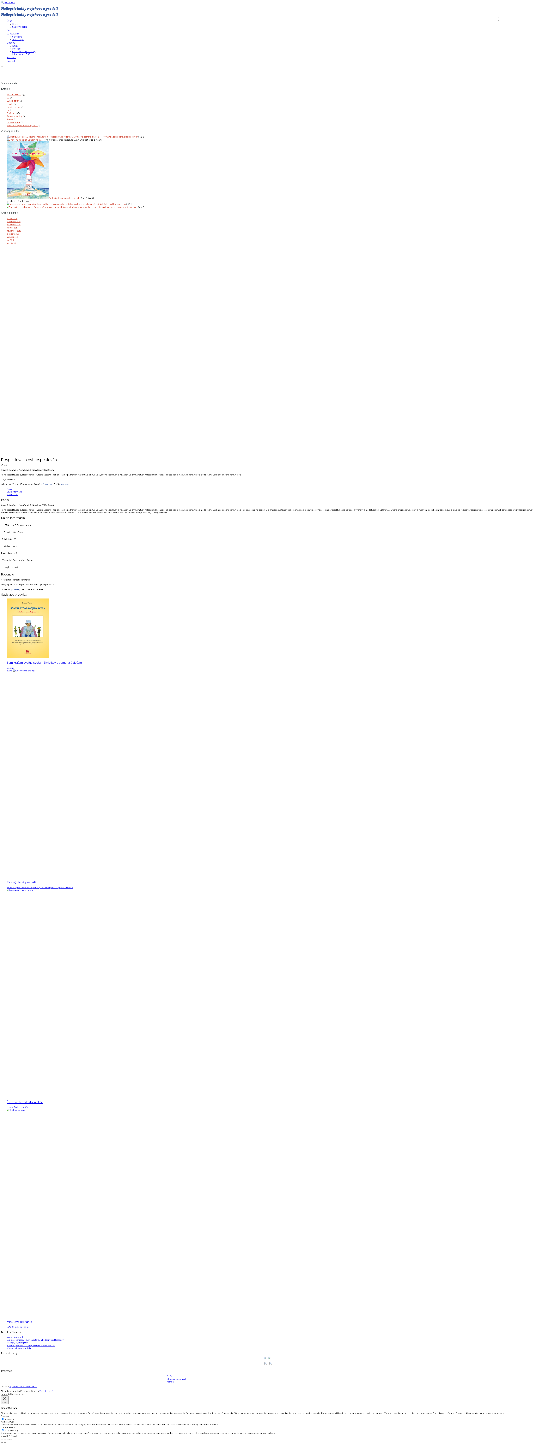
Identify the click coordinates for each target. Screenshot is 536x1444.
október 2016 (13, 234)
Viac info (11, 668)
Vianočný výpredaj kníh (17, 1343)
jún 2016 (10, 240)
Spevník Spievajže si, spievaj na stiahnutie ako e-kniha (31, 1345)
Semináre (17, 36)
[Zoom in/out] (2, 1439)
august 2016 (12, 237)
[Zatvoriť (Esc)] (10, 1439)
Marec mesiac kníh (15, 1337)
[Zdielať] (8, 1439)
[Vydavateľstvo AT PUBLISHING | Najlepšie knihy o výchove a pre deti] (8, 2)
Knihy (9, 30)
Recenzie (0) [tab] (12, 494)
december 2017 (14, 222)
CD (8, 98)
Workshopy (18, 39)
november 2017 (14, 225)
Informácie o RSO (21, 54)
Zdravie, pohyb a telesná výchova (22, 125)
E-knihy (10, 104)
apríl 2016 (11, 243)
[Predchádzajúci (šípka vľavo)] (2, 1442)
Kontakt (11, 61)
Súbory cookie (19, 27)
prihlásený (16, 589)
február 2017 (12, 228)
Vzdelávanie (13, 33)
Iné (8, 110)
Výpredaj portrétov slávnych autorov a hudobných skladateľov (35, 1340)
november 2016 (14, 231)
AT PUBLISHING (14, 95)
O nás (15, 24)
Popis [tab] (9, 489)
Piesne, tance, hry (14, 116)
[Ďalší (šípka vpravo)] (5, 1442)
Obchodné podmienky (23, 51)
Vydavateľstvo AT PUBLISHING (23, 1386)
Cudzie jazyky (13, 101)
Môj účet (16, 48)
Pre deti (10, 119)
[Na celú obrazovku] (5, 1439)
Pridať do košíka (21, 1107)
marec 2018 (12, 218)
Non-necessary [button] (8, 1427)
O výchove (12, 113)
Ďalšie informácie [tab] (14, 492)
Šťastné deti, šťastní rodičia (19, 1348)
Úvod (9, 21)
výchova (65, 484)
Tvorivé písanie (13, 122)
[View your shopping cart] (533, 16)
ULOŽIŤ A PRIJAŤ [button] (9, 1436)
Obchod (11, 42)
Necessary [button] (6, 1416)
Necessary (9, 1419)
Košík (15, 46)
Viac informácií (45, 1391)
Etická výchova (13, 107)
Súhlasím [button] (35, 1391)
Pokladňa (11, 57)
